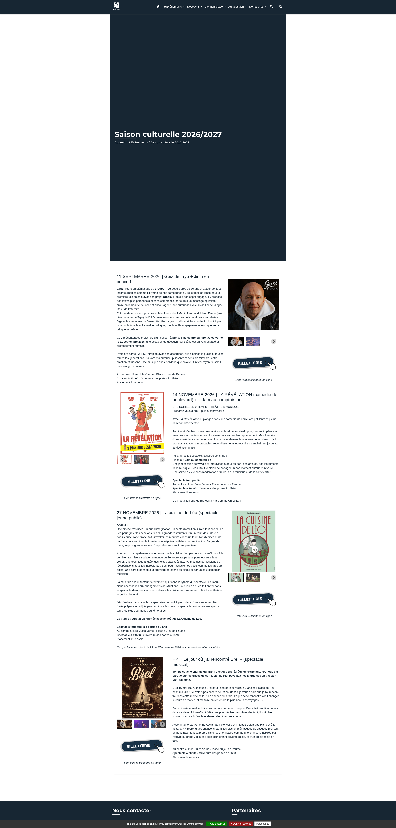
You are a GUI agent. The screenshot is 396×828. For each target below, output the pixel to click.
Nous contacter (131, 810)
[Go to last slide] (233, 341)
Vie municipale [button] (214, 6)
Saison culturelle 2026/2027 (170, 142)
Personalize (262, 823)
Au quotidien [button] (236, 6)
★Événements (138, 142)
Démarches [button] (256, 6)
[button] (158, 7)
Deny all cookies (241, 823)
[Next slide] (273, 341)
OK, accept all (218, 823)
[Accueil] (131, 7)
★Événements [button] (173, 6)
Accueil (120, 142)
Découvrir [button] (193, 6)
